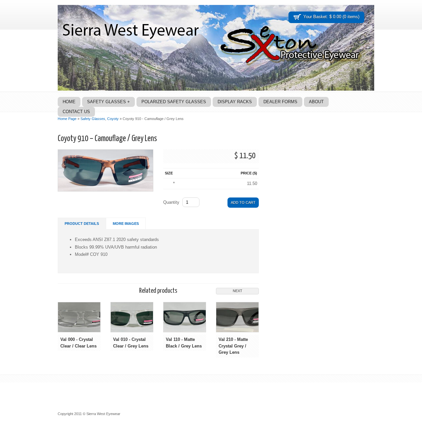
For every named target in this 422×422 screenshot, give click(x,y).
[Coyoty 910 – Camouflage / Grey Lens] (105, 190)
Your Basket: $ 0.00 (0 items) (331, 16)
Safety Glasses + (108, 101)
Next (237, 291)
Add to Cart (243, 202)
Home (69, 101)
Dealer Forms (280, 101)
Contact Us (76, 111)
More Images (126, 224)
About (316, 101)
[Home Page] (216, 89)
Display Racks (235, 101)
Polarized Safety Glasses (173, 101)
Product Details (82, 224)
